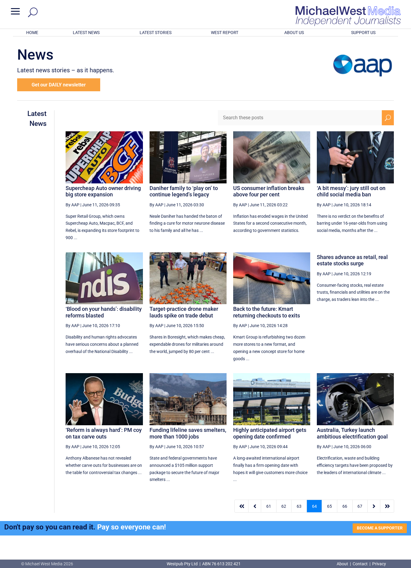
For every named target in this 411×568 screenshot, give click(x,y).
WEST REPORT (224, 32)
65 (329, 506)
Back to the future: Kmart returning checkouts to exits (266, 312)
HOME (32, 32)
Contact (360, 563)
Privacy (379, 563)
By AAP (72, 204)
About (343, 563)
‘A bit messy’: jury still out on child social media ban (351, 191)
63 (299, 506)
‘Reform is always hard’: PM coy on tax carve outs (104, 433)
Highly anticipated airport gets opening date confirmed (269, 433)
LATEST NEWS (86, 32)
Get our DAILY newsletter (59, 85)
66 (344, 506)
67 (359, 506)
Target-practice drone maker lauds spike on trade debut (184, 312)
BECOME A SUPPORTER (380, 528)
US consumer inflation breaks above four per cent (268, 191)
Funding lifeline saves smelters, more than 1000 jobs (188, 433)
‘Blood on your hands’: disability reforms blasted (104, 312)
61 (268, 506)
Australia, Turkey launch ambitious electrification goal (352, 433)
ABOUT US (294, 32)
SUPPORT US (363, 32)
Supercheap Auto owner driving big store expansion (103, 191)
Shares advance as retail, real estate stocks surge (352, 260)
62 (283, 506)
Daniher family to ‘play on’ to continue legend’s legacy (184, 191)
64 (314, 506)
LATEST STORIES (156, 32)
